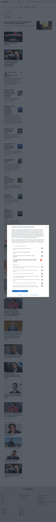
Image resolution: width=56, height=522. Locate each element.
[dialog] (28, 261)
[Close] (47, 227)
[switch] (41, 248)
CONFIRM (20, 291)
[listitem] (28, 246)
